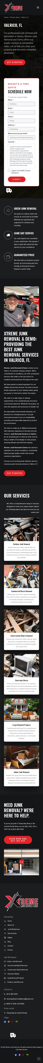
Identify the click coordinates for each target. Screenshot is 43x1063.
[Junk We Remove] (5, 929)
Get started (14, 62)
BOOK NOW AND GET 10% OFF (18, 840)
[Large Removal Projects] (5, 978)
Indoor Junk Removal (21, 772)
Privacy (10, 950)
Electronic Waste (21, 680)
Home (6, 17)
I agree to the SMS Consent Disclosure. (20, 172)
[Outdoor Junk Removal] (5, 982)
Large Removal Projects (21, 725)
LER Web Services (21, 1049)
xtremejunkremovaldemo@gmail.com (20, 999)
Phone (11, 117)
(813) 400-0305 (12, 994)
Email (10, 108)
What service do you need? (17, 133)
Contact (10, 946)
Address (12, 125)
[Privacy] (5, 950)
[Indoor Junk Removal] (5, 961)
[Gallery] (5, 938)
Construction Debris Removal (21, 635)
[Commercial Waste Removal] (5, 966)
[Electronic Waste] (5, 974)
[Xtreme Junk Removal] (13, 7)
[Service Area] (5, 934)
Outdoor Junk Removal (21, 544)
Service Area (14, 17)
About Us (11, 925)
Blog (9, 942)
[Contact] (5, 946)
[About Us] (5, 925)
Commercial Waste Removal (21, 591)
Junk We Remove (14, 929)
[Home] (5, 921)
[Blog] (5, 942)
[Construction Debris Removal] (5, 970)
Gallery (10, 937)
